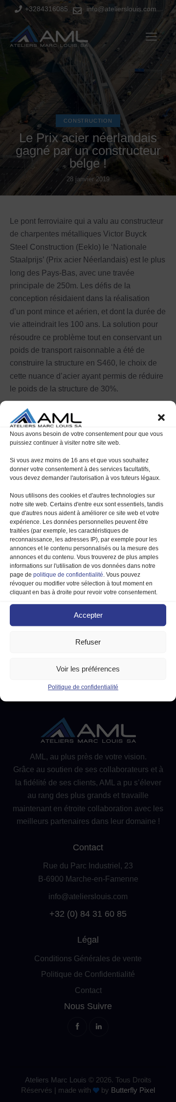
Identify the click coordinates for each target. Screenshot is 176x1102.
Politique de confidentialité (83, 687)
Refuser (88, 642)
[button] (161, 418)
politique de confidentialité (68, 575)
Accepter (88, 615)
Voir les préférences (88, 669)
